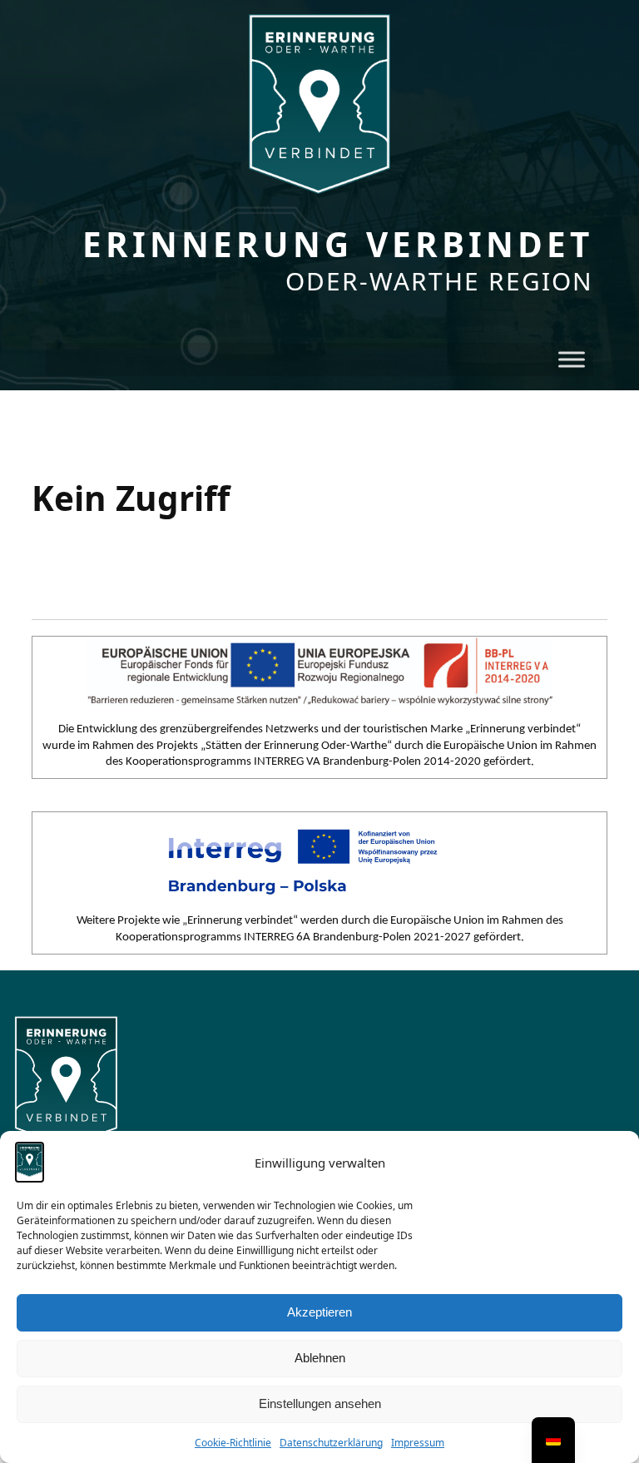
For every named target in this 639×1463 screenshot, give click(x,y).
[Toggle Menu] (571, 360)
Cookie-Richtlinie (233, 1443)
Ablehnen (320, 1358)
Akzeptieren (319, 1312)
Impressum (417, 1443)
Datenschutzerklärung (331, 1443)
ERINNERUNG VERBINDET (337, 244)
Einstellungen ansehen (320, 1403)
